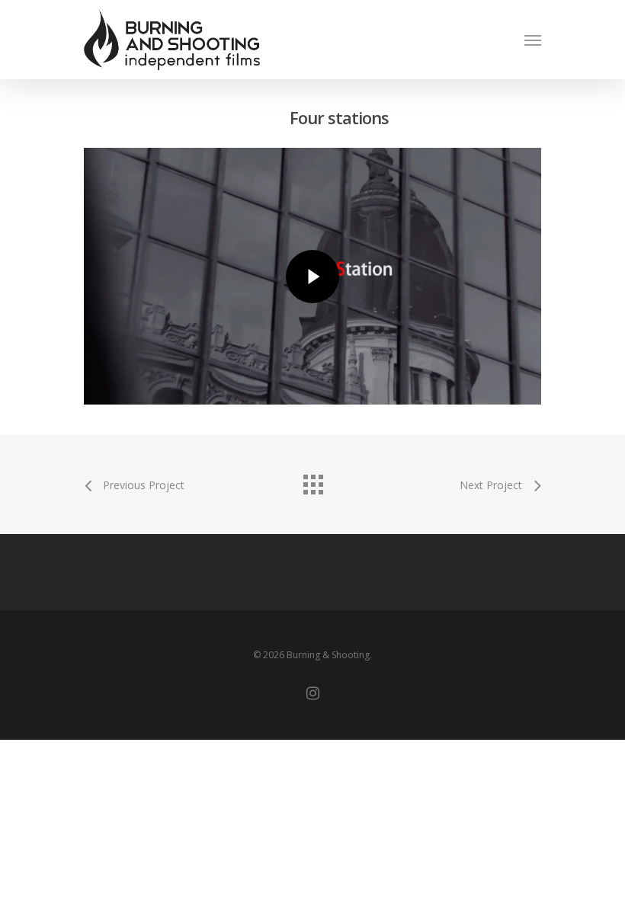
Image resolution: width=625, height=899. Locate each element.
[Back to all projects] (312, 480)
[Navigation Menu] (532, 39)
